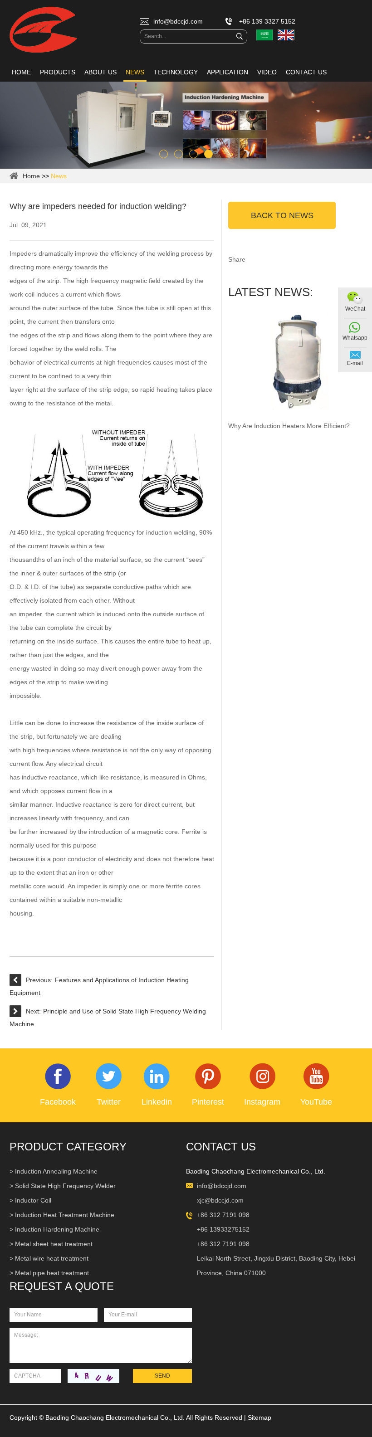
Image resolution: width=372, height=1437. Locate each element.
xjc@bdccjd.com (220, 1200)
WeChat (355, 309)
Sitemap (259, 1417)
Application (227, 72)
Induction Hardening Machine (57, 1229)
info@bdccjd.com (178, 21)
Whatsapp (355, 338)
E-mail (355, 363)
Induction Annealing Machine (56, 1171)
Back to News (282, 215)
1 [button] (163, 154)
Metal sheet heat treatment (54, 1243)
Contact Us (306, 72)
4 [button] (208, 154)
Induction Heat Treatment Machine (64, 1214)
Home (21, 72)
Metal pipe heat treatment (52, 1272)
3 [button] (193, 154)
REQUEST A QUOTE (62, 1286)
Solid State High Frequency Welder (65, 1185)
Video (267, 72)
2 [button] (178, 154)
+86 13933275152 (223, 1229)
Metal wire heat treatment (51, 1258)
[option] (186, 125)
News (135, 72)
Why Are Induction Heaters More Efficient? (289, 425)
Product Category (68, 1146)
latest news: (270, 292)
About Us (100, 72)
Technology (175, 72)
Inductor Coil (33, 1200)
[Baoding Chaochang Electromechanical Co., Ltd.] (43, 30)
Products (57, 72)
